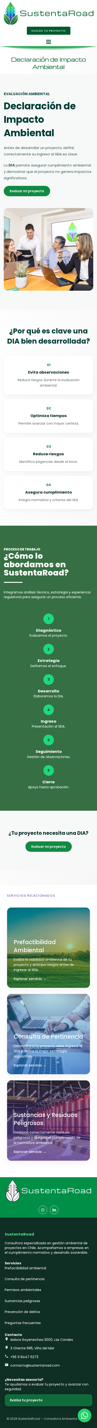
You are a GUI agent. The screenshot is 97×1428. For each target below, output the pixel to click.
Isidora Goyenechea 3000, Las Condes (41, 1339)
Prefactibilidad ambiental (25, 1268)
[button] (48, 42)
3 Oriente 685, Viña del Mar (32, 1348)
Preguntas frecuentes (23, 1323)
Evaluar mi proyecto (27, 191)
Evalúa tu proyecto (26, 1400)
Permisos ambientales (23, 1289)
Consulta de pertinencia (24, 1279)
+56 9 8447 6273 (24, 1357)
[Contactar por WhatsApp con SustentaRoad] (84, 1415)
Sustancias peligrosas (22, 1301)
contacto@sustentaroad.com (35, 1365)
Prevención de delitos (22, 1311)
